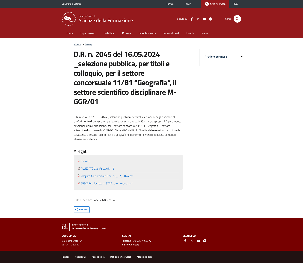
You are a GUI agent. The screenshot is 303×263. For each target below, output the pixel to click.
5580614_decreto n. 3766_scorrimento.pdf (106, 183)
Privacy (65, 257)
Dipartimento (88, 33)
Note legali (80, 257)
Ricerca (126, 33)
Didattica (109, 33)
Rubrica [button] (170, 4)
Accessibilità (98, 257)
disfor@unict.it (130, 244)
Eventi (190, 33)
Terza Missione (147, 33)
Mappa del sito (144, 257)
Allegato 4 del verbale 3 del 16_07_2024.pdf (107, 176)
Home (69, 33)
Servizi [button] (188, 4)
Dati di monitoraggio (120, 257)
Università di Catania (71, 3)
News (205, 33)
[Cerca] (237, 19)
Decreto (85, 161)
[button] (82, 209)
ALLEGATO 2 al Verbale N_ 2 (97, 168)
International (171, 33)
